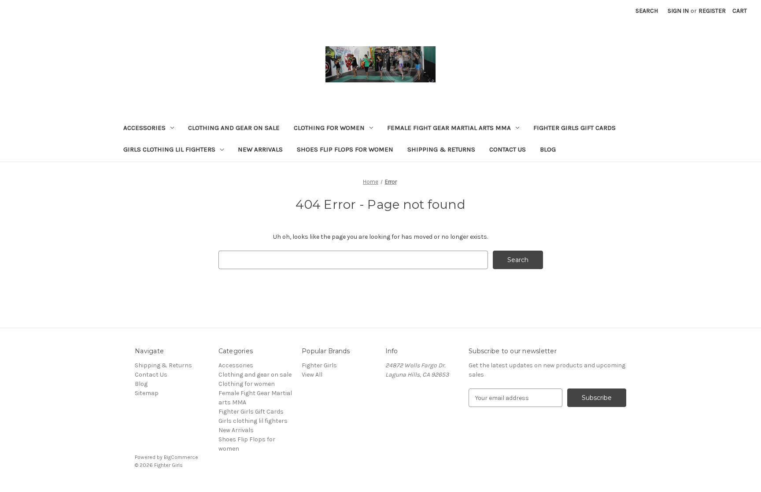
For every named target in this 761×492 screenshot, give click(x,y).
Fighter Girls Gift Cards (574, 128)
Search (646, 11)
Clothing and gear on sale (234, 128)
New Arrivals (260, 149)
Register (712, 11)
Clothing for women (329, 128)
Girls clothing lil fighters (169, 149)
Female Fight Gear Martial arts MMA (449, 128)
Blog (548, 149)
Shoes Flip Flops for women (345, 149)
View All (312, 374)
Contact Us (507, 149)
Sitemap (147, 393)
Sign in (678, 11)
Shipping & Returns (441, 149)
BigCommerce (181, 457)
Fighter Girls (319, 365)
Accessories (144, 128)
